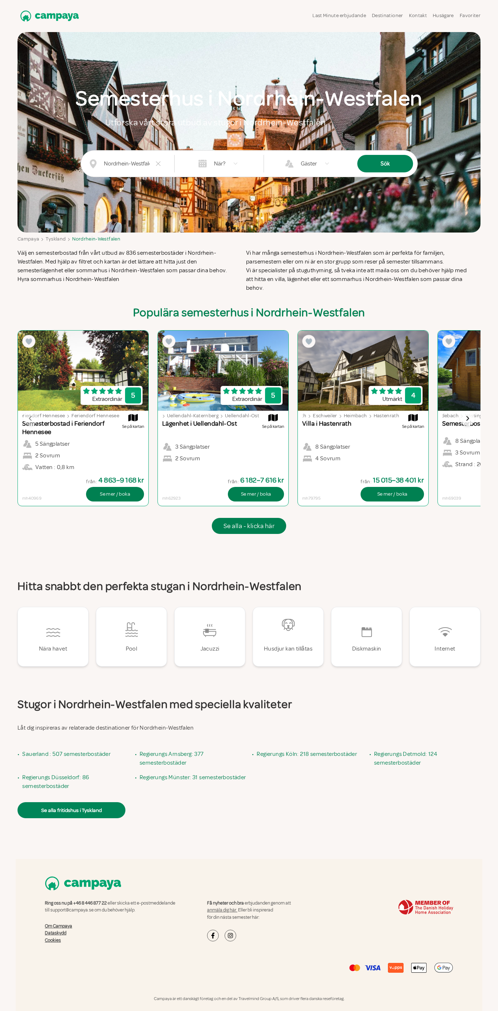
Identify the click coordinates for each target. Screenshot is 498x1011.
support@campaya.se (72, 910)
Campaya (28, 239)
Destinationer (387, 15)
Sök (385, 163)
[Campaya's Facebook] (213, 935)
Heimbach (355, 416)
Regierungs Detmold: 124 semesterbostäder (405, 758)
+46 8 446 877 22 (90, 903)
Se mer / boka (115, 494)
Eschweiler (325, 416)
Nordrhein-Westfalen (96, 239)
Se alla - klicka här (249, 526)
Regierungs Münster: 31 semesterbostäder (193, 777)
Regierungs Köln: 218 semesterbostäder (307, 754)
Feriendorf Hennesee (41, 416)
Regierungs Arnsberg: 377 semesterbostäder (172, 758)
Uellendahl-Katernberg (192, 416)
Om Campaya (58, 926)
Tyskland (56, 239)
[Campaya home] (48, 16)
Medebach (447, 416)
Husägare (443, 15)
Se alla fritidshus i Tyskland (71, 810)
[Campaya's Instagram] (230, 935)
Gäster (309, 163)
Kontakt (418, 15)
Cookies (53, 940)
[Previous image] (30, 418)
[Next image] (467, 418)
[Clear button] (158, 163)
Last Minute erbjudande (339, 15)
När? (219, 163)
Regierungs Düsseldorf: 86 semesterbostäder (55, 782)
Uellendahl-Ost (242, 416)
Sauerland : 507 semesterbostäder (66, 754)
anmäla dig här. (222, 910)
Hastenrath (387, 416)
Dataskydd (55, 933)
